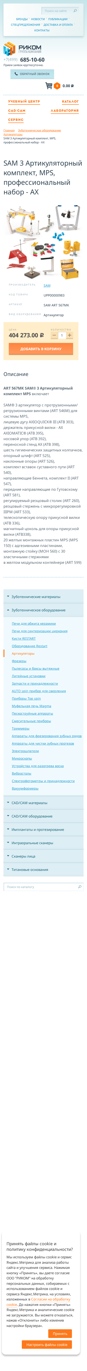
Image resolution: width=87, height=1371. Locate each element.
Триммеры (20, 728)
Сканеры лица (23, 856)
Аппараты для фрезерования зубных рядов (47, 736)
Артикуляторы (23, 653)
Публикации (58, 19)
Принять (60, 1333)
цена (13, 329)
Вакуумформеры (25, 788)
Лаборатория (65, 111)
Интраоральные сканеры (32, 842)
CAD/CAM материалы (29, 802)
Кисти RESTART (24, 638)
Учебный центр (24, 102)
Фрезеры (19, 661)
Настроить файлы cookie (46, 1344)
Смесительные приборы (31, 721)
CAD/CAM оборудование (32, 816)
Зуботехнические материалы (36, 596)
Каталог (70, 102)
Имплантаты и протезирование (38, 829)
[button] (79, 206)
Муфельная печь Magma (31, 706)
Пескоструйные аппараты (32, 713)
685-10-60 (24, 59)
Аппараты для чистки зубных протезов (43, 743)
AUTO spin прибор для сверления (39, 691)
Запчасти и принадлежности (35, 683)
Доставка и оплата (58, 25)
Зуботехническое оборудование (38, 610)
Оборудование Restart (29, 646)
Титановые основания (30, 869)
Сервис (16, 120)
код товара (18, 294)
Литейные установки (28, 676)
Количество (61, 329)
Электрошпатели (25, 751)
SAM (47, 285)
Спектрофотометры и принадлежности (43, 781)
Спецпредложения (25, 25)
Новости (38, 19)
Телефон (28, 86)
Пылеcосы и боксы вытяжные (35, 668)
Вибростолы (21, 773)
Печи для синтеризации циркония (40, 631)
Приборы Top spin (26, 698)
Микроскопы (22, 758)
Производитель (22, 284)
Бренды (22, 19)
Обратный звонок (35, 74)
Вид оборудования (25, 314)
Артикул (15, 304)
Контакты (41, 30)
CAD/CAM (17, 111)
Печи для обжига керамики (34, 623)
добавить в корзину (40, 348)
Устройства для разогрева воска (38, 766)
